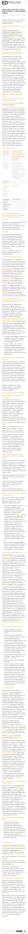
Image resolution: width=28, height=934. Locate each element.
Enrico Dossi (9, 930)
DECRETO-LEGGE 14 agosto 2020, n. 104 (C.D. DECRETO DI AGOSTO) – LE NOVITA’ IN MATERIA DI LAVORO (13, 11)
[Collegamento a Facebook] (23, 932)
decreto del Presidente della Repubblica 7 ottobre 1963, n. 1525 (13, 622)
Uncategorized (17, 15)
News (13, 15)
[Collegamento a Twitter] (21, 932)
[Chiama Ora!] (25, 931)
